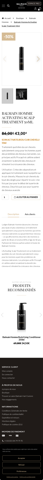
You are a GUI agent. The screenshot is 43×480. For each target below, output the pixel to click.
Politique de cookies (12, 477)
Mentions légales (9, 421)
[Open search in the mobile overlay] (8, 5)
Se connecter (7, 374)
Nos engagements (9, 399)
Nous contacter (8, 378)
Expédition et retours (10, 417)
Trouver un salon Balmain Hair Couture (17, 396)
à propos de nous (9, 389)
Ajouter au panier (27, 197)
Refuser (21, 465)
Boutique (20, 18)
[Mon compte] (35, 8)
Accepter (21, 458)
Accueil (7, 18)
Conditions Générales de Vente (14, 411)
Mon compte (7, 371)
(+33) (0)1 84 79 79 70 (14, 441)
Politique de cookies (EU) (12, 424)
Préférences (21, 471)
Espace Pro (34, 4)
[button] (38, 59)
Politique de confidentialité (27, 477)
